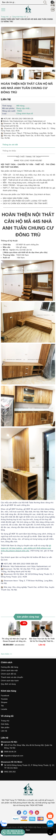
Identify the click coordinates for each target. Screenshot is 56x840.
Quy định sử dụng (8, 684)
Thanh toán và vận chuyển (12, 677)
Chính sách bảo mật (9, 670)
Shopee (4, 702)
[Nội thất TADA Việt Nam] (28, 9)
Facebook (5, 695)
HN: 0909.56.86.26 (15, 831)
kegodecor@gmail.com (13, 756)
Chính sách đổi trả (8, 674)
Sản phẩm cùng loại (28, 616)
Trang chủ (5, 721)
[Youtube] (37, 812)
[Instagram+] (31, 812)
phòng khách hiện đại (19, 551)
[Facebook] (19, 812)
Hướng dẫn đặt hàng (9, 667)
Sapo (28, 830)
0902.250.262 (10, 772)
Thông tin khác (9, 151)
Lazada (4, 709)
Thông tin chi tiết (10, 145)
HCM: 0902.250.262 (15, 833)
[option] (7, 74)
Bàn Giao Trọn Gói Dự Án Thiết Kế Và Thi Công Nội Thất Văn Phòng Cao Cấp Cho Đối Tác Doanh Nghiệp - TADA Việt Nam (41, 640)
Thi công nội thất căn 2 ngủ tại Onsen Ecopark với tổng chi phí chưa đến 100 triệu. (14, 640)
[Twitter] (25, 812)
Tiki (2, 706)
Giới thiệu (5, 724)
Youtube (4, 699)
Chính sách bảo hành (10, 681)
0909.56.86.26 (10, 752)
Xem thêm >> (6, 654)
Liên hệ (4, 731)
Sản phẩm (5, 727)
